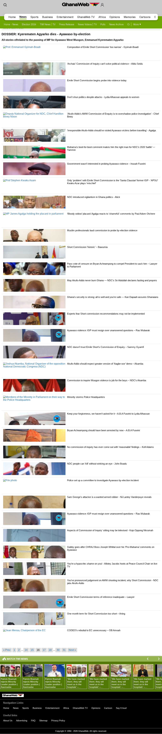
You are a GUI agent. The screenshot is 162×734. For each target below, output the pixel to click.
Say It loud (121, 708)
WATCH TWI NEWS (17, 659)
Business (47, 17)
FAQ (33, 720)
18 (50, 650)
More (136, 24)
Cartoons (144, 17)
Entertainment (65, 17)
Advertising (21, 720)
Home (12, 17)
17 (44, 650)
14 (26, 650)
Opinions (114, 17)
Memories (130, 17)
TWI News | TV (47, 24)
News (23, 16)
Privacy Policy (58, 720)
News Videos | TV (87, 24)
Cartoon (108, 708)
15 (32, 650)
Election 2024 (29, 24)
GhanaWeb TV (86, 17)
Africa (102, 17)
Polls (102, 24)
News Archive (116, 24)
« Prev (6, 650)
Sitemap (43, 720)
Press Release (66, 24)
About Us (7, 720)
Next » (72, 650)
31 (64, 650)
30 (58, 650)
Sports (34, 17)
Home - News (11, 24)
